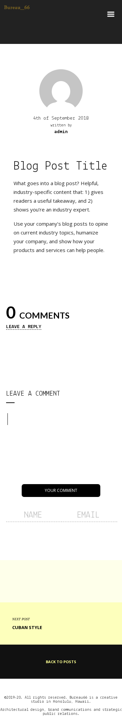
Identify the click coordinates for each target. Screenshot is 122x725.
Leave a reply (23, 326)
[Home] (17, 17)
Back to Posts (61, 661)
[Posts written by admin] (61, 90)
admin (61, 131)
